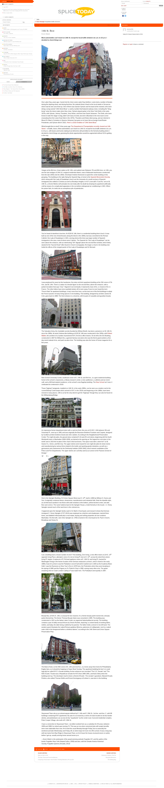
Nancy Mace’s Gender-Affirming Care (12, 45)
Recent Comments (8, 4)
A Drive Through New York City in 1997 (12, 66)
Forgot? (148, 1)
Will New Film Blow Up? (12, 41)
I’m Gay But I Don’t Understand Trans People (13, 61)
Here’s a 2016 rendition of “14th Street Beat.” (82, 122)
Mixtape (6, 72)
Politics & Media (8, 44)
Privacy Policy (83, 783)
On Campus (6, 56)
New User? (124, 5)
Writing (6, 48)
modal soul (10, 1)
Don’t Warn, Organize (8, 33)
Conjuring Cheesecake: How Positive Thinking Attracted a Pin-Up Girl (56, 759)
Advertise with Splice (62, 783)
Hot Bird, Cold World (8, 49)
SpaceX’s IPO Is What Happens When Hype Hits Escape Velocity (18, 53)
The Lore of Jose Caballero (10, 37)
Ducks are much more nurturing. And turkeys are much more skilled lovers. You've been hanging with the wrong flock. (16, 10)
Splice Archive (7, 20)
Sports (5, 36)
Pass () (147, 1)
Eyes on (43, 755)
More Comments (9, 17)
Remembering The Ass (8, 74)
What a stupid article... (8, 12)
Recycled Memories (111, 757)
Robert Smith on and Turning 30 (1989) (15, 29)
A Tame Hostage (39, 21)
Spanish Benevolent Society (100, 177)
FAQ (76, 783)
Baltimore (6, 68)
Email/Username (125, 1)
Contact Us (52, 783)
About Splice (124, 9)
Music (5, 28)
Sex (4, 60)
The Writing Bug (112, 759)
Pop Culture (7, 32)
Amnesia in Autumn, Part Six (108, 755)
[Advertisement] (154, 15)
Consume (6, 52)
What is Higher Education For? (10, 57)
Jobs (71, 783)
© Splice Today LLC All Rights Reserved (111, 783)
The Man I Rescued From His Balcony (47, 757)
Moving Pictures (8, 40)
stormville (130, 29)
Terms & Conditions (94, 783)
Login (130, 44)
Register (125, 44)
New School (100, 382)
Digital (5, 64)
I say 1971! (5, 7)
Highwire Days (7, 70)
